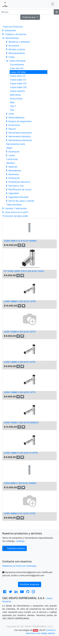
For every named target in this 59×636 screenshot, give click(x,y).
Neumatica (13, 174)
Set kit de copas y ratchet (21, 200)
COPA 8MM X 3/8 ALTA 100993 (20, 483)
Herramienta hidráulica (19, 136)
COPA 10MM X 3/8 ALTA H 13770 (21, 453)
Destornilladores (16, 117)
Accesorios (13, 45)
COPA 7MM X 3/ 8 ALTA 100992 (20, 240)
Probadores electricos (19, 182)
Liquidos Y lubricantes (16, 208)
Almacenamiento (16, 53)
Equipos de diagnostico (20, 121)
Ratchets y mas (16, 185)
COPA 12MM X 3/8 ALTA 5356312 (21, 422)
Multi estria (15, 94)
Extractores (14, 125)
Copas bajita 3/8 (18, 87)
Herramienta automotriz (20, 132)
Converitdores (17, 64)
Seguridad (13, 193)
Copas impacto (17, 91)
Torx (12, 110)
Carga (11, 57)
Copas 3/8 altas (18, 72)
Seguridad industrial (18, 197)
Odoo (35, 630)
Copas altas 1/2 (17, 76)
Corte (11, 113)
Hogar (9, 147)
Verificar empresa (29, 584)
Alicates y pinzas (16, 49)
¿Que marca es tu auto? (16, 212)
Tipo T (13, 106)
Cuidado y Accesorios (15, 34)
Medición (12, 166)
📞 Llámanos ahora (14, 548)
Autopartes (10, 30)
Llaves (11, 155)
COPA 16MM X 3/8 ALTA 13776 (20, 301)
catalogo (20, 541)
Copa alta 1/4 (16, 68)
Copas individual (17, 60)
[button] (30, 17)
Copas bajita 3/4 (18, 83)
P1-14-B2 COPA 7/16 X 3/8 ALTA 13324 (24, 271)
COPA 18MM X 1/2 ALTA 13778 (19, 513)
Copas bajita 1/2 (18, 79)
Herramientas (12, 38)
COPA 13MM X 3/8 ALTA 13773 (20, 392)
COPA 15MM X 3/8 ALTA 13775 (20, 331)
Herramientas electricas (20, 140)
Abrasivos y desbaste (19, 41)
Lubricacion (12, 159)
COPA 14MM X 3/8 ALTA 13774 (19, 362)
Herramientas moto (15, 144)
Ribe (12, 102)
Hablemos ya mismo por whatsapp (19, 566)
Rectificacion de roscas (19, 189)
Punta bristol (16, 98)
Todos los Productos (13, 26)
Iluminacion (14, 151)
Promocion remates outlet (15, 216)
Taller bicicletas (14, 204)
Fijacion (12, 129)
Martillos (10, 163)
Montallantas (14, 170)
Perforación (14, 178)
